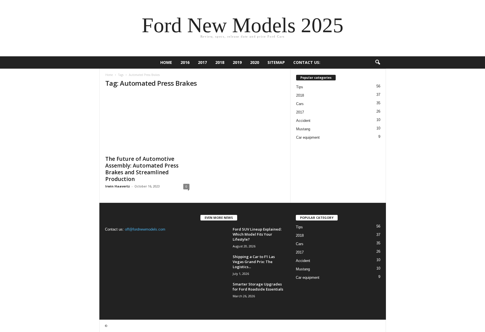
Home (166, 62)
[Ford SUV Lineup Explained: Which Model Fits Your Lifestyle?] (214, 237)
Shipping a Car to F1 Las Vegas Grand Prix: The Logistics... (254, 261)
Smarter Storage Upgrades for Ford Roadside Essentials (258, 287)
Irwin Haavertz (117, 186)
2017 (202, 62)
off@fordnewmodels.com (145, 229)
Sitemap (276, 62)
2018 (219, 62)
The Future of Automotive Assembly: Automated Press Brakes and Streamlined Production (142, 169)
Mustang (303, 129)
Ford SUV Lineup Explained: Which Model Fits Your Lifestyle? (257, 234)
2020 (254, 62)
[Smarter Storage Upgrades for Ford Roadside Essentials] (214, 292)
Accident (303, 121)
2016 (184, 62)
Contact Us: (306, 62)
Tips (299, 87)
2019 (237, 62)
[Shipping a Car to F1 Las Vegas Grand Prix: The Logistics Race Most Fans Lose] (214, 264)
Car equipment (308, 137)
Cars (300, 104)
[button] (377, 62)
